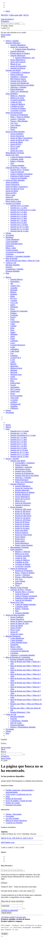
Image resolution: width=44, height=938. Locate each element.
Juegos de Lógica (16, 151)
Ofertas (8, 731)
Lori (11, 353)
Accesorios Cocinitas (18, 110)
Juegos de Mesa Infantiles (15, 132)
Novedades (10, 729)
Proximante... (15, 281)
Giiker (12, 324)
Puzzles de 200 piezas (23, 516)
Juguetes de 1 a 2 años (18, 208)
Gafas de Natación (17, 172)
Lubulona (13, 355)
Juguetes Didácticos (13, 43)
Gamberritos (14, 322)
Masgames (14, 366)
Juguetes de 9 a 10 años (19, 225)
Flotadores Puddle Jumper (20, 176)
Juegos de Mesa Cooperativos (21, 138)
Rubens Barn (15, 383)
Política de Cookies (13, 803)
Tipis (12, 163)
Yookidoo (14, 406)
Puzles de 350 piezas (22, 514)
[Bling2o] (14, 408)
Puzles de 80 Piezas (22, 522)
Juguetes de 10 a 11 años (19, 227)
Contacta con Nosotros (14, 823)
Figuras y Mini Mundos (19, 121)
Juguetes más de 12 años (19, 231)
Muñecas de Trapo (17, 98)
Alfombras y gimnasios (18, 77)
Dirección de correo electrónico (12, 901)
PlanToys (13, 379)
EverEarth (14, 315)
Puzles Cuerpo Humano (24, 545)
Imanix (12, 332)
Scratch (13, 385)
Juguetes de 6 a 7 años (18, 218)
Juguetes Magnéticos (18, 45)
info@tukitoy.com (7, 842)
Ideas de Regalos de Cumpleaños (18, 657)
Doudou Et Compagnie (19, 311)
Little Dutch (14, 351)
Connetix (13, 300)
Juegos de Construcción (19, 47)
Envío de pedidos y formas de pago (19, 801)
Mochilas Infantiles (13, 265)
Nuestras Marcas (16, 279)
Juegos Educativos (17, 136)
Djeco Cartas (15, 146)
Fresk (12, 319)
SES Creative (15, 389)
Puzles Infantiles (16, 507)
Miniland (13, 370)
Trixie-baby (14, 398)
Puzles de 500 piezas (22, 511)
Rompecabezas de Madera (20, 53)
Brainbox (13, 294)
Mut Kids (13, 372)
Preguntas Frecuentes (13, 805)
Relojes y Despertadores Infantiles (23, 727)
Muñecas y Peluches (17, 96)
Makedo (13, 364)
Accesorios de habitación (15, 252)
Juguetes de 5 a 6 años (18, 216)
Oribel (12, 377)
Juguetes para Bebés (13, 70)
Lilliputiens (14, 349)
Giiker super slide (15, 15)
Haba (12, 328)
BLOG (26, 15)
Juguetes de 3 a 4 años (18, 212)
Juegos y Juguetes (12, 459)
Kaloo (12, 339)
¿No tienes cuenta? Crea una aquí (13, 917)
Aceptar (4, 934)
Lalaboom (14, 341)
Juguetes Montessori (17, 55)
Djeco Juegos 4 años (13, 201)
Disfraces (13, 127)
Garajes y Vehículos (17, 119)
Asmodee (13, 288)
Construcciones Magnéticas (25, 49)
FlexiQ (12, 317)
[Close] (2, 419)
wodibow (13, 402)
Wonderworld (15, 404)
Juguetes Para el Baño (18, 81)
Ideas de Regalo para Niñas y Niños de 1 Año (23, 261)
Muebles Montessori (13, 636)
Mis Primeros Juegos (18, 79)
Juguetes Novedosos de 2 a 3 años (23, 210)
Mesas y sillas (11, 248)
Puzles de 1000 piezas (23, 509)
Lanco (12, 343)
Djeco (12, 309)
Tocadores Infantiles (17, 100)
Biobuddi (13, 290)
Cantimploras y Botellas (14, 269)
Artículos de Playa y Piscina (16, 168)
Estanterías (10, 246)
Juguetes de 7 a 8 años (18, 220)
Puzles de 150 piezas (22, 518)
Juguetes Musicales (17, 51)
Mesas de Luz (15, 64)
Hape (12, 330)
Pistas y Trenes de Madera (20, 117)
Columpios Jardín (16, 159)
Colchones (9, 254)
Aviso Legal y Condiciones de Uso (19, 794)
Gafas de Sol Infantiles (18, 178)
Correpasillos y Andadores (20, 72)
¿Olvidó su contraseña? (9, 910)
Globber (13, 326)
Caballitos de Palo (17, 106)
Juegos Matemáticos (17, 60)
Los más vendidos (12, 818)
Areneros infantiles (17, 165)
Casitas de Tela (15, 102)
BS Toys (13, 298)
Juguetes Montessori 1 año (25, 58)
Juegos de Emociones (18, 66)
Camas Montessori (12, 239)
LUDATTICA (15, 358)
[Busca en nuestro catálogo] (24, 754)
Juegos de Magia (16, 142)
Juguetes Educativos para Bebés (22, 85)
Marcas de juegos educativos (16, 820)
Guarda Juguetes (12, 250)
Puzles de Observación (23, 535)
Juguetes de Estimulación (19, 83)
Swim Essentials (16, 396)
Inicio (8, 11)
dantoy (12, 305)
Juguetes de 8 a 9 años (18, 222)
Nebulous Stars (16, 374)
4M (11, 284)
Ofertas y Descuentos (13, 814)
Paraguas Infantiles (13, 271)
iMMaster (13, 334)
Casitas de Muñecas (17, 104)
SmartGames (15, 391)
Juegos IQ (14, 149)
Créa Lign (14, 303)
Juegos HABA (15, 144)
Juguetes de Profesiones (19, 115)
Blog (7, 733)
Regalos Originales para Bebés (21, 659)
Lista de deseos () (7, 19)
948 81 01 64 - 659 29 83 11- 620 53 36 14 (17, 838)
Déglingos (14, 307)
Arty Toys (14, 123)
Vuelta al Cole (11, 714)
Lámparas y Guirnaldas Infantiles (18, 256)
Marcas (8, 427)
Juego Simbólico (12, 94)
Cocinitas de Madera (18, 108)
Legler (12, 347)
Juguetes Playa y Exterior (19, 170)
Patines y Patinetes (17, 161)
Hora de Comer (16, 723)
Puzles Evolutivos (21, 533)
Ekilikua (13, 313)
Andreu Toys (15, 286)
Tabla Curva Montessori (19, 91)
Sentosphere (14, 387)
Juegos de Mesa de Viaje (19, 140)
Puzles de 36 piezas (22, 526)
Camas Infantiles (12, 242)
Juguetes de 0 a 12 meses (19, 206)
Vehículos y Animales (18, 87)
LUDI (12, 360)
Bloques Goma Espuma (19, 587)
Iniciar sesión (6, 747)
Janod (12, 336)
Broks (12, 296)
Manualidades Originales (15, 153)
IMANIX (4, 15)
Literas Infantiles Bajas (14, 244)
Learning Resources (17, 345)
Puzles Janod (20, 541)
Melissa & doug (16, 368)
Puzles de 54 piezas (22, 524)
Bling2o (13, 292)
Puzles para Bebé (21, 530)
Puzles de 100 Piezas (23, 520)
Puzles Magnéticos (22, 543)
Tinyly (12, 129)
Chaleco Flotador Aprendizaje (21, 174)
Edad (8, 429)
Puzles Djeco (20, 539)
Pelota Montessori (17, 89)
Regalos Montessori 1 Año (20, 712)
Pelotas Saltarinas (16, 75)
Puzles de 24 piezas (22, 528)
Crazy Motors (15, 125)
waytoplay (14, 400)
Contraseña (5, 906)
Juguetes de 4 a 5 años (18, 214)
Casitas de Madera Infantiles (20, 157)
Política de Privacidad (14, 799)
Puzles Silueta (20, 537)
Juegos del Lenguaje (17, 62)
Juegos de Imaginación (14, 113)
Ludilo (12, 362)
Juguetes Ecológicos (17, 68)
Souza (12, 393)
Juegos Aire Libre (12, 155)
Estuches (9, 267)
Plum (12, 381)
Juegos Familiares (16, 134)
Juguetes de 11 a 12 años (19, 229)
